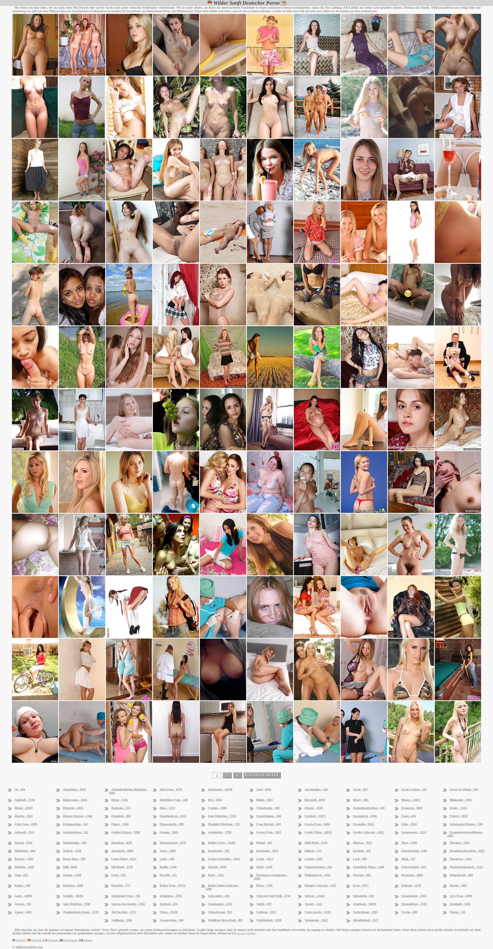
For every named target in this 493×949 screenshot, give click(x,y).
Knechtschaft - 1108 (414, 850)
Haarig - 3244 (23, 842)
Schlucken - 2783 (171, 896)
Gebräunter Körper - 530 (466, 824)
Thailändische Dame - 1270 (80, 912)
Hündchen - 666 (25, 850)
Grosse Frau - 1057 (268, 832)
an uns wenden (246, 933)
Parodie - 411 (168, 875)
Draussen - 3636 (411, 808)
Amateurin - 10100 (220, 789)
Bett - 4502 (215, 800)
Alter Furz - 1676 (170, 789)
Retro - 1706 (264, 885)
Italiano (87, 940)
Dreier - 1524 (458, 808)
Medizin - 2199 (24, 867)
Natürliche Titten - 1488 (368, 867)
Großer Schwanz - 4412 (368, 832)
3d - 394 (20, 789)
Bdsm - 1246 (119, 800)
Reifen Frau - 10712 (173, 885)
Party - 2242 (216, 875)
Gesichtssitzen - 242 (75, 832)
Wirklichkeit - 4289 (268, 920)
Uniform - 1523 (266, 912)
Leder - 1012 (264, 859)
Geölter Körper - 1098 (125, 832)
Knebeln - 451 (362, 850)
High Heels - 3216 (316, 842)
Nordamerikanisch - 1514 (466, 867)
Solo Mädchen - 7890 (76, 904)
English (20, 940)
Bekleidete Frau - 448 (174, 800)
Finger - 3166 (120, 824)
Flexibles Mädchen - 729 (224, 824)
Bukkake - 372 (120, 808)
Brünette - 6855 (73, 808)
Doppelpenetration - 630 (369, 808)
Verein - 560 (409, 912)
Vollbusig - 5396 (121, 920)
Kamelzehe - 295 (218, 850)
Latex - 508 (167, 859)
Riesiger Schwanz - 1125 (320, 885)
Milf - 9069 (70, 867)
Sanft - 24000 (23, 896)
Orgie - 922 (118, 875)
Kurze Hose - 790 (74, 859)
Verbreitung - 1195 (365, 912)
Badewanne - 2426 (75, 800)
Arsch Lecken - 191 (414, 789)
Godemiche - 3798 (219, 832)
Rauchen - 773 (120, 885)
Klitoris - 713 (313, 850)
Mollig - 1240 (168, 867)
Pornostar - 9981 (412, 875)
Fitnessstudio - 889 (172, 824)
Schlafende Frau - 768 (125, 896)
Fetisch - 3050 (459, 816)
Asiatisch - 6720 (24, 800)
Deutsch (36, 940)
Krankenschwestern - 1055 (467, 850)
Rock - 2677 (361, 885)
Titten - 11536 (169, 912)
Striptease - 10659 (364, 904)
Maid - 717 (408, 859)
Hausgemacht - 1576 (173, 842)
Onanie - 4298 (72, 875)
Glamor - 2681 (169, 832)
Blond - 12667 (24, 808)
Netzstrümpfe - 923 (413, 867)
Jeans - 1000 (168, 850)
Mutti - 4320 (264, 867)
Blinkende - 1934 (461, 800)
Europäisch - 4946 (365, 816)
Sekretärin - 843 (363, 896)
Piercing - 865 (362, 875)
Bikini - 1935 (264, 800)
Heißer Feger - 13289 (221, 842)
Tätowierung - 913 (220, 912)
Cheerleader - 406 (268, 808)
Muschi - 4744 (217, 867)
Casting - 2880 (217, 808)
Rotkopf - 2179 (411, 885)
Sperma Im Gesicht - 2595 (128, 904)
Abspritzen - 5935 (74, 789)
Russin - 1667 (458, 885)
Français (52, 940)
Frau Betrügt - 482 (268, 824)
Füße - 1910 (409, 824)
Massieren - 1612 (461, 859)
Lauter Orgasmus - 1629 (224, 859)
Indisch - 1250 (72, 850)
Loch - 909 (360, 859)
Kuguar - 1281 (24, 859)
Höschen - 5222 (460, 842)
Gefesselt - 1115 (24, 832)
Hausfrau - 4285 (121, 842)
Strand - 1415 (313, 904)
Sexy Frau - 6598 (461, 896)
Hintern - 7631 (362, 842)
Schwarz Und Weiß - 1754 (273, 896)
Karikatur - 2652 (267, 850)
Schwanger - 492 (219, 896)
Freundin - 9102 (363, 824)
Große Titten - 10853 (318, 832)
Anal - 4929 (263, 789)
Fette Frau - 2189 (26, 824)
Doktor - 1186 (314, 808)
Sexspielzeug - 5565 (413, 896)
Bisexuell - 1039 (315, 800)
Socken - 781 (23, 904)
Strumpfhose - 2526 (414, 904)
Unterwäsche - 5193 (317, 912)
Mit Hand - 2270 (122, 867)
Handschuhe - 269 (74, 842)
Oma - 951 (21, 875)
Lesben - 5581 (314, 859)
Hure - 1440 (409, 842)
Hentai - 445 (264, 842)
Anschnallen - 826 (316, 789)
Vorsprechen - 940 (172, 920)
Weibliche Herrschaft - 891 (225, 920)
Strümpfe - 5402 (460, 904)
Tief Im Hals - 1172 (123, 912)
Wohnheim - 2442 (316, 920)
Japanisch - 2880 (122, 850)
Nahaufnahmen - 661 (318, 867)
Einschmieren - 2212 (173, 816)
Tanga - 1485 (23, 912)
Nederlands (70, 940)
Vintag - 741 (457, 912)
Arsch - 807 (360, 789)
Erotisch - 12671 (315, 816)
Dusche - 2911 (24, 816)
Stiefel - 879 (263, 904)
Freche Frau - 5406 (317, 824)
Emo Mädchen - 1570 (222, 816)
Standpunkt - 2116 (220, 904)
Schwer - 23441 (315, 896)
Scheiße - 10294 (73, 896)
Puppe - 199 (22, 885)
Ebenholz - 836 (121, 816)
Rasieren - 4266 (73, 885)
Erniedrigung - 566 (268, 816)
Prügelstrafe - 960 (461, 875)
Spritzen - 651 (169, 904)
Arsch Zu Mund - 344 (463, 789)
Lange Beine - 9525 (123, 859)
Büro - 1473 (167, 808)
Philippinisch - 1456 (317, 875)
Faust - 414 (408, 816)
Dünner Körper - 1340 (77, 816)
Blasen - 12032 (410, 800)
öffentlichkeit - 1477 (366, 920)
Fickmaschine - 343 (75, 824)
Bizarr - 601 (361, 800)
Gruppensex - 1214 (413, 832)
